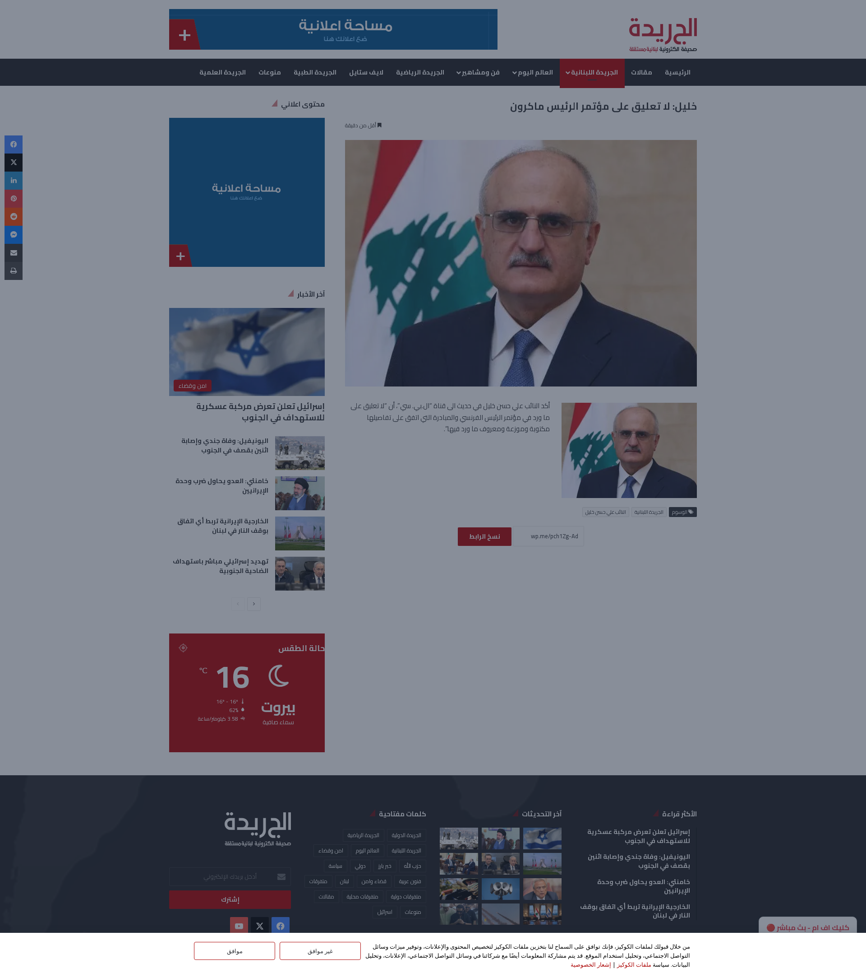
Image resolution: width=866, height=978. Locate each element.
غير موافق (320, 951)
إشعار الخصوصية (591, 964)
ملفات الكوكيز (634, 964)
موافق (235, 951)
